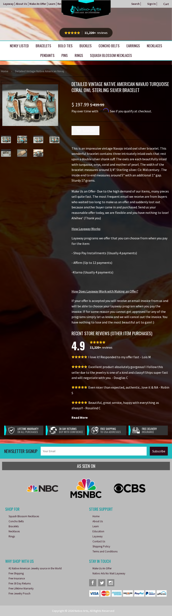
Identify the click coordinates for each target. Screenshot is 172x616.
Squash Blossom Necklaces (111, 55)
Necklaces (154, 45)
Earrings (133, 45)
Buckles (85, 45)
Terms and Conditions (105, 551)
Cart (166, 4)
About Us (21, 4)
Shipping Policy (101, 546)
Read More (80, 417)
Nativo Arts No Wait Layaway (109, 573)
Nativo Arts (81, 611)
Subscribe (158, 451)
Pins (64, 55)
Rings (79, 55)
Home (4, 71)
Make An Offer (37, 4)
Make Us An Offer (102, 568)
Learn (51, 4)
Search (135, 4)
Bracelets (43, 45)
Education (98, 531)
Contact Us (99, 541)
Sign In (151, 4)
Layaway (8, 4)
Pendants (47, 55)
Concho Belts (109, 45)
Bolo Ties (65, 45)
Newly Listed (19, 45)
